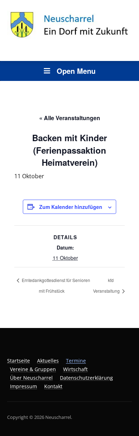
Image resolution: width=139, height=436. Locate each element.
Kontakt (53, 386)
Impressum (23, 386)
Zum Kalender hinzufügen (70, 206)
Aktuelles (48, 360)
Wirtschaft (75, 369)
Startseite (18, 360)
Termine (76, 360)
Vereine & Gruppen (33, 369)
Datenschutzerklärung (86, 377)
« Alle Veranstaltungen (69, 118)
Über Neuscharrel (31, 377)
